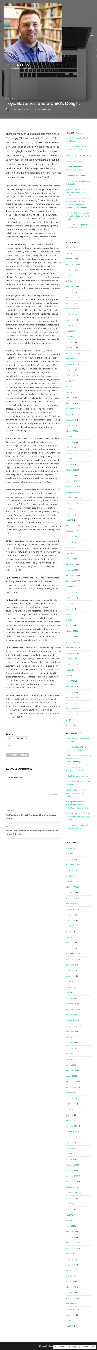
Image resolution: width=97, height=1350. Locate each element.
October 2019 (71, 364)
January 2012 (71, 692)
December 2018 (72, 409)
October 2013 (71, 586)
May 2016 (69, 453)
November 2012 (72, 648)
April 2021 (70, 281)
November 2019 (72, 359)
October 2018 (71, 420)
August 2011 (70, 714)
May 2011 (69, 725)
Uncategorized (30, 109)
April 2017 (70, 436)
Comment (53, 795)
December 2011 (72, 698)
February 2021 (71, 286)
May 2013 (69, 614)
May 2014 (69, 547)
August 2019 (70, 375)
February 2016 (71, 470)
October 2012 (71, 653)
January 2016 (71, 475)
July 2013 (69, 603)
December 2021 (72, 264)
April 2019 (70, 392)
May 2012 (69, 670)
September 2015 (72, 498)
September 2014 (72, 536)
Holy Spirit (12, 755)
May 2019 (69, 386)
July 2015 (69, 509)
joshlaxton (17, 109)
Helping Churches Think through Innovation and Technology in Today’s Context (77, 204)
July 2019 (69, 381)
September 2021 (72, 270)
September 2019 (72, 370)
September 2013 (72, 592)
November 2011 (72, 703)
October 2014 (71, 531)
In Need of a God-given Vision (77, 175)
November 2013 (72, 581)
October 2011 (71, 709)
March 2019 (70, 398)
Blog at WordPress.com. (48, 1346)
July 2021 (69, 275)
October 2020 (71, 309)
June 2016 (69, 448)
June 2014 (69, 542)
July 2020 (69, 325)
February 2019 (71, 403)
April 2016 (70, 459)
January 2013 (71, 636)
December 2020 (72, 297)
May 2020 (69, 331)
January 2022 (71, 259)
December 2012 (72, 642)
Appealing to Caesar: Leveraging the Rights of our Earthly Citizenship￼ (78, 158)
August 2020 (70, 320)
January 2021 (71, 292)
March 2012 (70, 681)
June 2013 (69, 609)
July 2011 (69, 720)
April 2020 (70, 336)
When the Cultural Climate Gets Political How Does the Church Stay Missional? (78, 216)
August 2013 (70, 598)
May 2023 (69, 248)
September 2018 (72, 425)
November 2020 (72, 303)
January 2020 (71, 348)
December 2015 (72, 481)
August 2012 (70, 664)
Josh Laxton (16, 65)
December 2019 (72, 353)
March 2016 (70, 464)
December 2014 (72, 525)
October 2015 (71, 492)
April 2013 (70, 620)
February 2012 (71, 686)
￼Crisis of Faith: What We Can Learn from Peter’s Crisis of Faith (78, 192)
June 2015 (69, 514)
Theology (24, 755)
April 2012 (70, 675)
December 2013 (72, 575)
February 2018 (71, 431)
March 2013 (70, 625)
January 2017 (71, 442)
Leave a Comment (44, 109)
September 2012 (72, 659)
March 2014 (70, 559)
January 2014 (71, 570)
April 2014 (70, 553)
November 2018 (72, 414)
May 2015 (69, 520)
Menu (92, 36)
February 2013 (71, 631)
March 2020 (70, 342)
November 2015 (72, 486)
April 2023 (70, 253)
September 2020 (72, 314)
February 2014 (71, 564)
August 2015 (70, 503)
